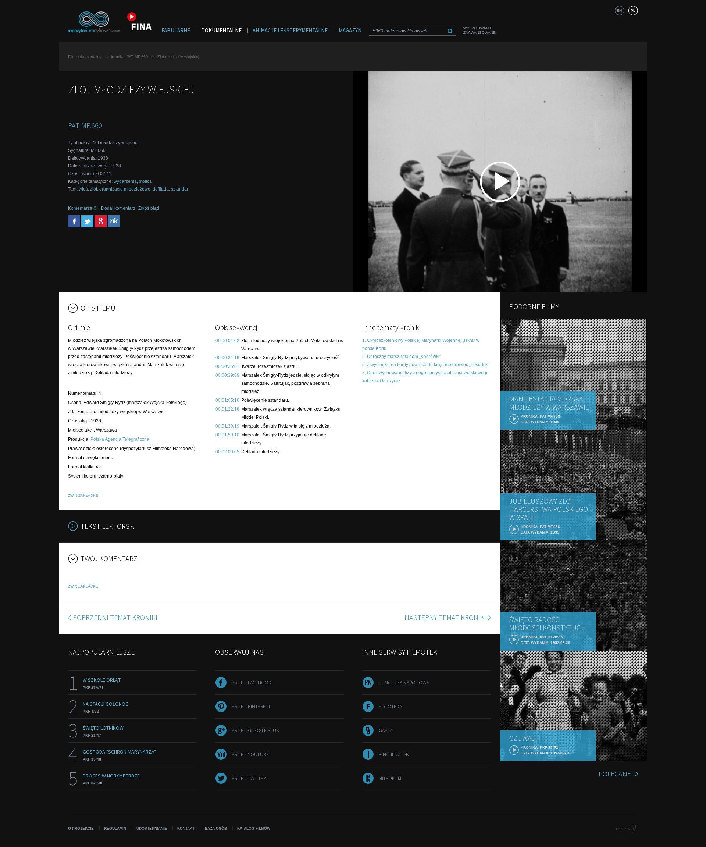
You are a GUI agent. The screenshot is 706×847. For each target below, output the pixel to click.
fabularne (175, 30)
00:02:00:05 (227, 451)
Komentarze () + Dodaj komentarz (101, 208)
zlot (93, 189)
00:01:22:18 (227, 409)
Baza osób (216, 828)
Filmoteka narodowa (404, 682)
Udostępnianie (151, 828)
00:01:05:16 (227, 400)
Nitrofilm (390, 778)
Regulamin (115, 828)
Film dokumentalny (84, 56)
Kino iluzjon (394, 754)
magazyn (350, 30)
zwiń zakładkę (83, 495)
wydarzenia (125, 181)
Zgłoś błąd (148, 208)
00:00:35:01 (227, 366)
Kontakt (186, 828)
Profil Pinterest (251, 706)
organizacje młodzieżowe (124, 189)
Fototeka (390, 706)
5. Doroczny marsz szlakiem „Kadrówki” (401, 356)
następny (445, 617)
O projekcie (81, 828)
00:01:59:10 (227, 434)
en (619, 10)
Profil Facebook (251, 682)
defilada (161, 189)
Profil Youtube (250, 754)
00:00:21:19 (227, 357)
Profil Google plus (255, 730)
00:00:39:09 (227, 375)
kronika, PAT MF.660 (129, 56)
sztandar (179, 189)
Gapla (385, 730)
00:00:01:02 (227, 340)
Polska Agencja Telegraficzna (119, 439)
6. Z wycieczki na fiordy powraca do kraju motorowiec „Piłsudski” (426, 364)
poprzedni (115, 617)
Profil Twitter (249, 778)
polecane (615, 773)
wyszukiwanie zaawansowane (479, 30)
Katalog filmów (253, 828)
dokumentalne (221, 30)
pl (633, 10)
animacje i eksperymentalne (290, 30)
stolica (145, 181)
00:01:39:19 (227, 426)
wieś (83, 189)
